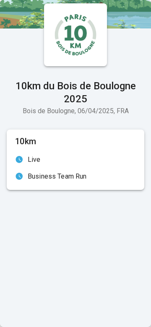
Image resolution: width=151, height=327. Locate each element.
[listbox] (75, 168)
